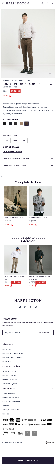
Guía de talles (11, 146)
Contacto (6, 406)
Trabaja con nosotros (11, 410)
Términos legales (9, 383)
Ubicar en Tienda (12, 151)
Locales (5, 414)
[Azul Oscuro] (16, 124)
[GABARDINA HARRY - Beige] (15, 201)
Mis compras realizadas (12, 353)
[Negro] (5, 124)
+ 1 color (7, 222)
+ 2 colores (33, 222)
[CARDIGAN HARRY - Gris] (40, 201)
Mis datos (6, 349)
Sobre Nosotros (8, 394)
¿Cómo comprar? (9, 371)
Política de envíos (9, 379)
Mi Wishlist (6, 361)
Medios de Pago (9, 375)
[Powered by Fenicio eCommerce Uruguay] (49, 442)
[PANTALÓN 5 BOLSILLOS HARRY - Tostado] (40, 260)
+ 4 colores (33, 279)
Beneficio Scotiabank (11, 402)
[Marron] (26, 124)
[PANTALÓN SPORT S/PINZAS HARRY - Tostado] (15, 260)
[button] (43, 3)
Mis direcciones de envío (12, 357)
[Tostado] (21, 124)
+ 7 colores (8, 279)
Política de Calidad (10, 398)
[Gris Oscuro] (10, 124)
